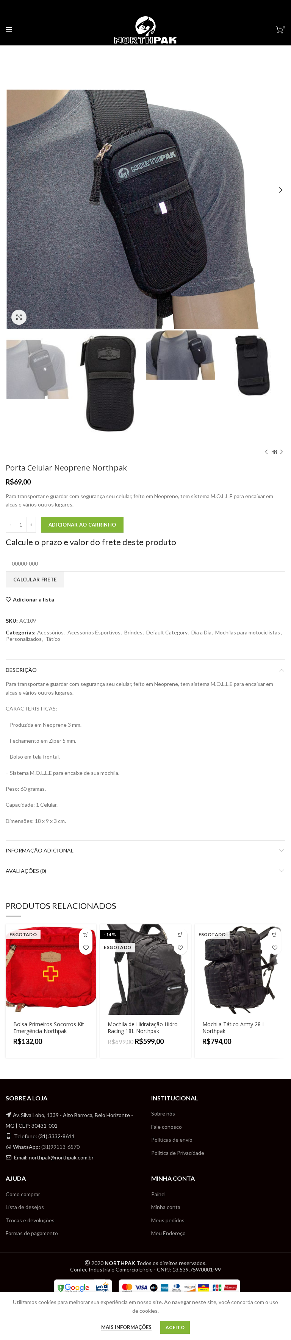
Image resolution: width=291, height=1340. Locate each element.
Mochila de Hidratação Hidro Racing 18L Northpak (143, 1028)
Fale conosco (166, 1126)
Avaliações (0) (26, 871)
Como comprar (23, 1194)
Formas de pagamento (32, 1233)
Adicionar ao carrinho (82, 525)
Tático (52, 639)
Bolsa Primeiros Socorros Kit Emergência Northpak (48, 1028)
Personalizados (24, 639)
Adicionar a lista (33, 599)
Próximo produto (281, 452)
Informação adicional (40, 850)
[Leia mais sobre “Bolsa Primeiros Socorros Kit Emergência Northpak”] (85, 934)
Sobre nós (163, 1113)
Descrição (21, 670)
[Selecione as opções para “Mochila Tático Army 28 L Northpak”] (275, 934)
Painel (158, 1194)
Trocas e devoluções (30, 1220)
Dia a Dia (201, 632)
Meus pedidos (168, 1220)
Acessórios (50, 632)
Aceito (175, 1327)
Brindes (133, 632)
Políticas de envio (171, 1139)
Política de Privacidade (177, 1153)
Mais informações (126, 1327)
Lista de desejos (25, 1207)
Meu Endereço (168, 1233)
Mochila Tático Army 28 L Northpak (233, 1028)
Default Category (167, 632)
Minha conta (165, 1207)
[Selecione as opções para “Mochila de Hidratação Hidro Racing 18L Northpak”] (180, 934)
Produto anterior (266, 452)
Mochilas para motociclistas (247, 632)
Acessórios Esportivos (93, 632)
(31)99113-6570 (60, 1147)
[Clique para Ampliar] (19, 317)
